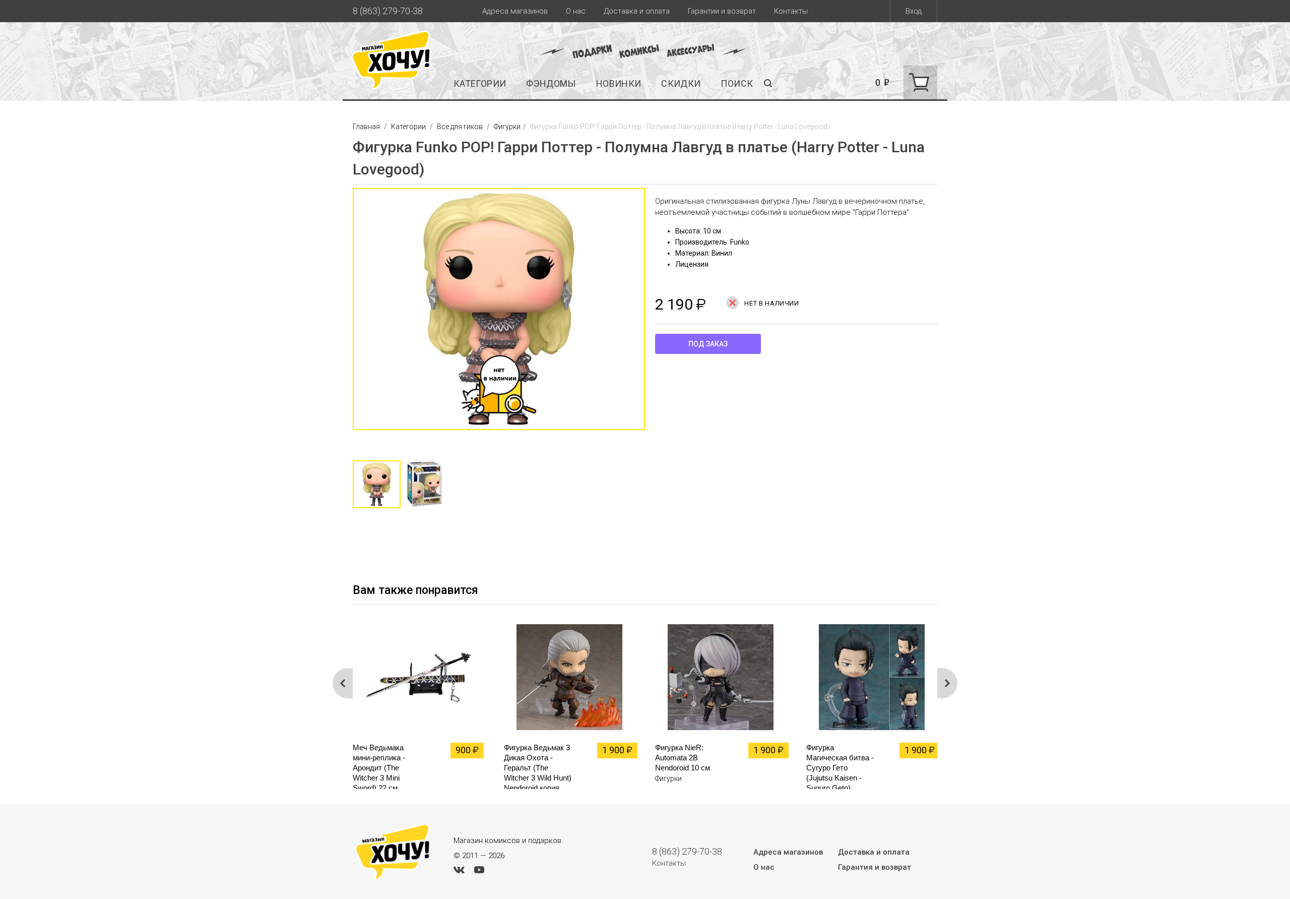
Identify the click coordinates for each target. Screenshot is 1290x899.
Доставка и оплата (637, 11)
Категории (480, 83)
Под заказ (708, 344)
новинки (618, 83)
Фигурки (507, 127)
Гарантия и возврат (874, 867)
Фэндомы (551, 83)
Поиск (737, 83)
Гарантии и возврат (722, 11)
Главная (367, 127)
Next (655, 314)
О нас (576, 11)
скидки (680, 83)
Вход (914, 11)
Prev (343, 683)
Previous (343, 314)
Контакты (791, 11)
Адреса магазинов (515, 11)
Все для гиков (460, 127)
